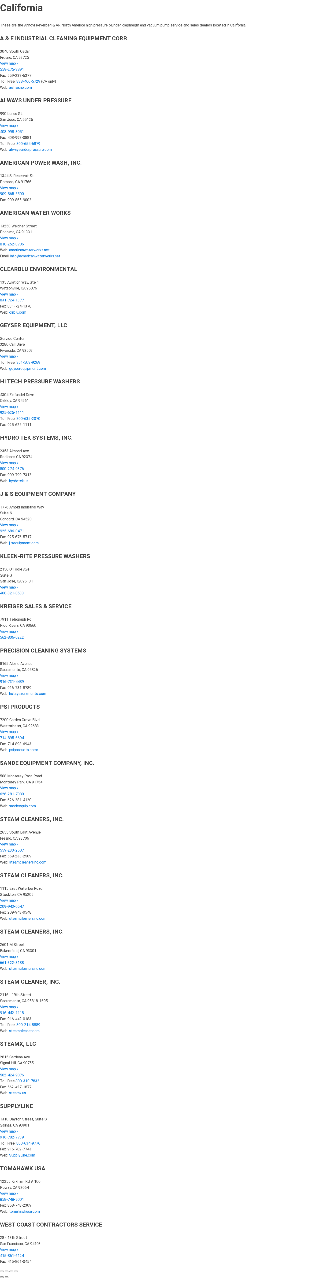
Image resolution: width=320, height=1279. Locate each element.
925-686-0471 (12, 531)
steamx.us (17, 1093)
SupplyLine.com (22, 1155)
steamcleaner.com (24, 1031)
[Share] (11, 1271)
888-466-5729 (28, 81)
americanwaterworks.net (29, 250)
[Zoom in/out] (2, 1271)
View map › (9, 63)
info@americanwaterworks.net (35, 256)
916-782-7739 (12, 1137)
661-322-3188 (12, 962)
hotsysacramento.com (27, 693)
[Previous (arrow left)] (2, 1277)
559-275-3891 (12, 69)
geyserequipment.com (27, 368)
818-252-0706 (12, 244)
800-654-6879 (28, 143)
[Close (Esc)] (16, 1271)
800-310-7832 (27, 1081)
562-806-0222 (12, 637)
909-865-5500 (12, 194)
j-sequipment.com (24, 543)
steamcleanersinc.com (27, 862)
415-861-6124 (12, 1255)
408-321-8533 (12, 593)
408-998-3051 (12, 132)
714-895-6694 (12, 738)
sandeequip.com (22, 806)
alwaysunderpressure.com (30, 149)
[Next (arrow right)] (6, 1277)
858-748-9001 (12, 1199)
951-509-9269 (28, 362)
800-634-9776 (28, 1143)
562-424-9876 (12, 1075)
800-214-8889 (28, 1025)
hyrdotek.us (18, 481)
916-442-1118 (12, 1013)
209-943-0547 (12, 906)
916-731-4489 (12, 681)
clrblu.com (17, 312)
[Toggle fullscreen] (6, 1271)
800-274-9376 (12, 469)
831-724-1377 (12, 300)
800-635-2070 (28, 418)
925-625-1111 (12, 412)
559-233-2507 (12, 850)
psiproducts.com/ (23, 750)
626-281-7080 (12, 794)
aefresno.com (20, 87)
